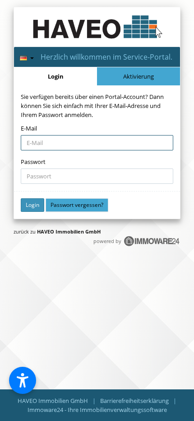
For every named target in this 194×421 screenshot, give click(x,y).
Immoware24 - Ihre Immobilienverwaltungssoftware (97, 410)
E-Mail (29, 128)
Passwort (33, 162)
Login (56, 76)
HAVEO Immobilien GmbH (69, 231)
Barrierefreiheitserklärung (134, 401)
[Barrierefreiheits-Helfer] (22, 380)
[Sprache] (27, 56)
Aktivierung (138, 76)
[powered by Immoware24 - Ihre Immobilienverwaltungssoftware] (152, 245)
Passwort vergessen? (77, 205)
